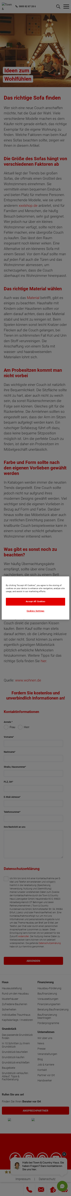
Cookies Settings (35, 611)
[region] (35, 598)
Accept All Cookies (35, 601)
